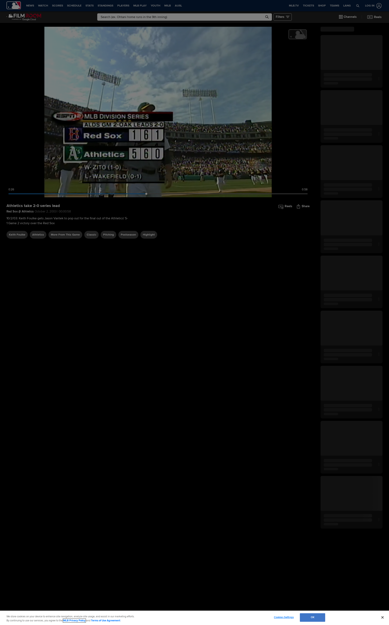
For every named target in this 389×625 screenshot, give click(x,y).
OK (312, 617)
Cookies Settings (284, 617)
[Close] (382, 617)
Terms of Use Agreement (105, 620)
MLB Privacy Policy (74, 620)
